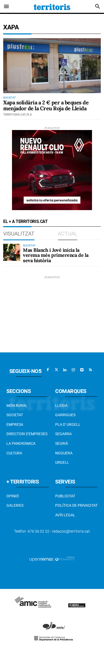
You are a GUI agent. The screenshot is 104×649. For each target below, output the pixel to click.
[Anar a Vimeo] (82, 369)
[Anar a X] (56, 369)
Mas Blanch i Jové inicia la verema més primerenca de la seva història (56, 255)
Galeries (14, 505)
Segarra (63, 434)
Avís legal (65, 515)
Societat (14, 415)
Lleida (61, 405)
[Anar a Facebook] (47, 369)
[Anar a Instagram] (73, 369)
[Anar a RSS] (90, 369)
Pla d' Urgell (68, 424)
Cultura (14, 453)
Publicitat (65, 496)
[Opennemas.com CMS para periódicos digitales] (52, 559)
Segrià (61, 443)
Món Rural (16, 405)
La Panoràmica (20, 443)
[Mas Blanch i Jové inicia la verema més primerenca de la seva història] (11, 252)
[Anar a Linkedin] (65, 369)
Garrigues (65, 415)
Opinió (12, 496)
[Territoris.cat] (52, 6)
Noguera (64, 453)
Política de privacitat (76, 505)
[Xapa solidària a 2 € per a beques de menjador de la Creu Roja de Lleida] (52, 65)
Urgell (62, 462)
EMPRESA (14, 424)
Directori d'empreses (26, 434)
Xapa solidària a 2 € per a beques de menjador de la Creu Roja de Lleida (46, 105)
